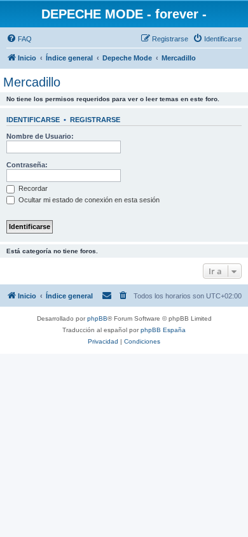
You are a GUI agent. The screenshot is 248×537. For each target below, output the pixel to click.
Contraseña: (27, 165)
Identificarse (33, 119)
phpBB (97, 318)
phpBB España (163, 329)
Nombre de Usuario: (40, 136)
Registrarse (95, 119)
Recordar (32, 188)
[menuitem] (19, 38)
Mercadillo (31, 82)
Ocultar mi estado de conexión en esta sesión (88, 200)
